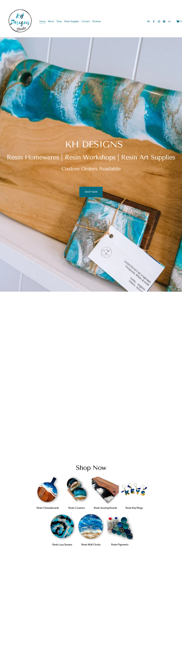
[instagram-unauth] (159, 21)
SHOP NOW (91, 191)
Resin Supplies (71, 21)
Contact (85, 21)
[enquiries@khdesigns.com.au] (148, 21)
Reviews (96, 21)
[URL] (169, 21)
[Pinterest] (164, 21)
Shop (59, 21)
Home (42, 21)
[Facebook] (153, 21)
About (51, 21)
